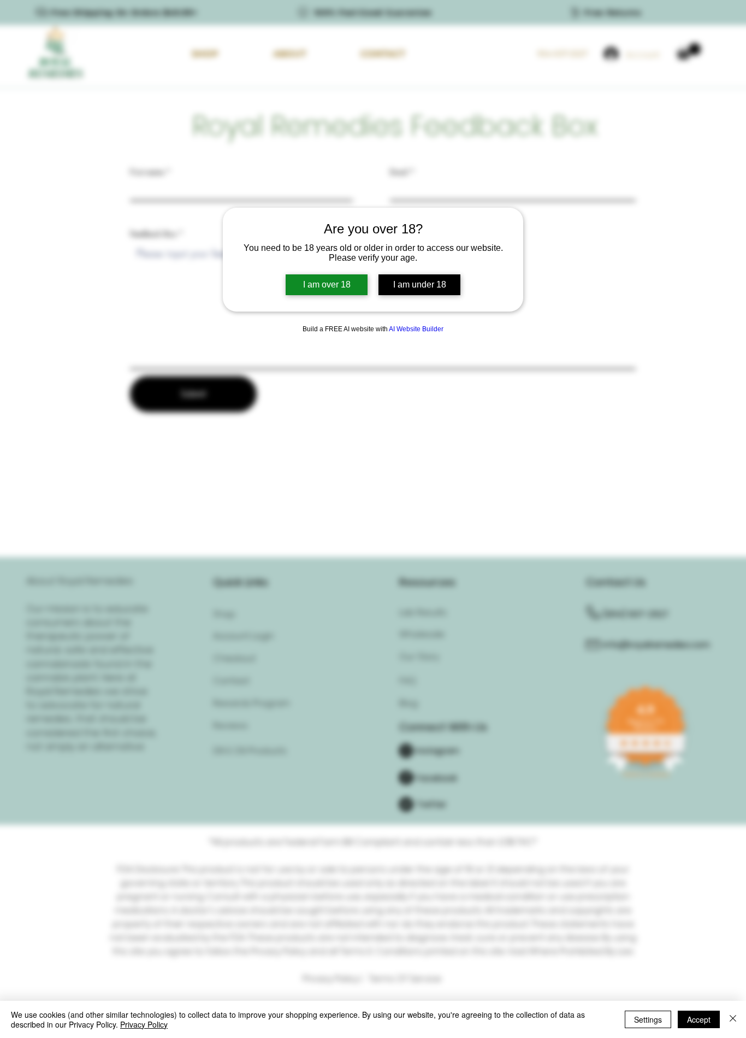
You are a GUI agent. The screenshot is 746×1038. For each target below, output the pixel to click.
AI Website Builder (416, 329)
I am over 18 (327, 284)
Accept (699, 1019)
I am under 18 (419, 284)
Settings (648, 1019)
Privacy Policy (144, 1024)
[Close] (732, 1019)
